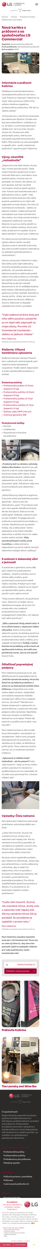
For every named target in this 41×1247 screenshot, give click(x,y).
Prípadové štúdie (27, 17)
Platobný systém (11, 1163)
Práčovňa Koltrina (14, 1030)
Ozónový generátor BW (14, 415)
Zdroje (14, 17)
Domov (5, 17)
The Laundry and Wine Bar (19, 1086)
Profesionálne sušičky (14, 1155)
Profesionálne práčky (13, 1152)
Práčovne (8, 1180)
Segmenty (7, 1172)
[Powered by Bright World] (20, 10)
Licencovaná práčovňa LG (16, 1184)
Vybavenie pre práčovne (15, 1147)
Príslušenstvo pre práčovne (17, 1159)
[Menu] (36, 4)
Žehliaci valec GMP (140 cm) (17, 411)
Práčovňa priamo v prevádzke (17, 1176)
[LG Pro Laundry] (13, 4)
